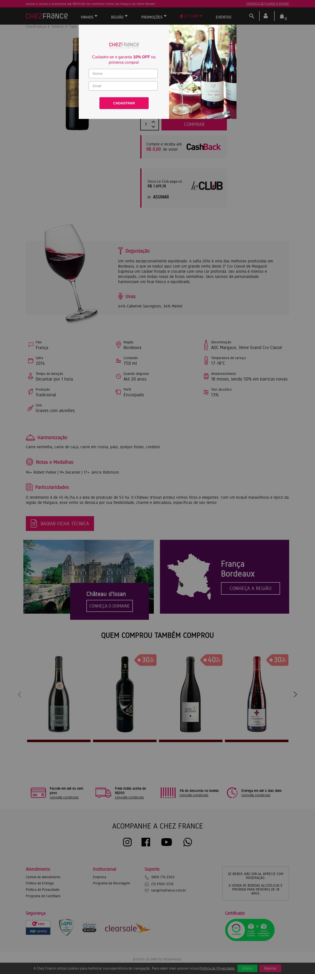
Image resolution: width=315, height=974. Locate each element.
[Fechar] (226, 34)
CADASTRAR (124, 103)
